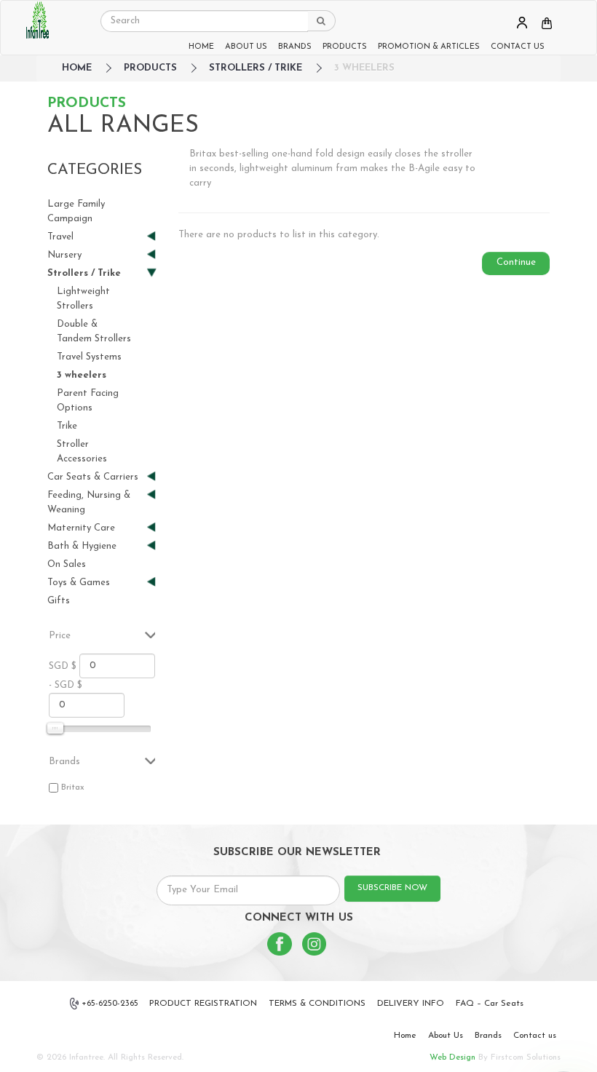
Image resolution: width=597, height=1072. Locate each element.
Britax (72, 787)
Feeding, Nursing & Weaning (88, 503)
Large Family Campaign (76, 211)
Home (405, 1035)
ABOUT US (246, 47)
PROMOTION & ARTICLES (429, 47)
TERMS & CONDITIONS (317, 1003)
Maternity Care (81, 528)
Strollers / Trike (255, 68)
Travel (60, 237)
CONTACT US (518, 47)
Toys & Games (78, 583)
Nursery (64, 255)
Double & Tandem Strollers (94, 331)
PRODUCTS (345, 47)
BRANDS (295, 47)
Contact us (534, 1035)
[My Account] (522, 22)
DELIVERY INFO (410, 1003)
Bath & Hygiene (81, 546)
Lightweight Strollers (83, 299)
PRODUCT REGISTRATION (203, 1003)
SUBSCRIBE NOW (392, 888)
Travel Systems (89, 357)
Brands (488, 1035)
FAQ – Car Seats (489, 1003)
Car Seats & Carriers (92, 477)
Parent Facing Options (88, 401)
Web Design (452, 1057)
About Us (445, 1035)
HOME (201, 47)
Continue (516, 262)
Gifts (58, 601)
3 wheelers (364, 68)
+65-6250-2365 (110, 1003)
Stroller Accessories (82, 452)
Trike (67, 426)
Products (150, 68)
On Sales (66, 564)
